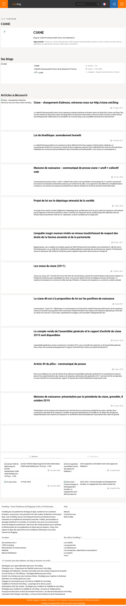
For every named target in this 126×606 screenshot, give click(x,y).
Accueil (3, 19)
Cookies (64, 600)
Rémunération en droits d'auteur (14, 548)
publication (37, 44)
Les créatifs (68, 543)
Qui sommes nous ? (9, 543)
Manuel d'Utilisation (9, 553)
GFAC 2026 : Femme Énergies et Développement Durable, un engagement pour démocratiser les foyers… (98, 483)
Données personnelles (75, 600)
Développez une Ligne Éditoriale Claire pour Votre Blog (22, 566)
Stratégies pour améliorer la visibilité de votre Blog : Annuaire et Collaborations (31, 589)
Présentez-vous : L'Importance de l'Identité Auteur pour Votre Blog (26, 568)
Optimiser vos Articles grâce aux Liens (16, 579)
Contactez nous (70, 514)
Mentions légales (33, 600)
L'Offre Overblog (8, 545)
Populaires (94, 456)
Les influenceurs (70, 548)
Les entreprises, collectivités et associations (80, 550)
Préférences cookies (92, 600)
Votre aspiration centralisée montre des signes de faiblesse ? (98, 465)
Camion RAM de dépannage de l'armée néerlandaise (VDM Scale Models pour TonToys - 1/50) (40, 465)
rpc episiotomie (47, 44)
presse (119, 42)
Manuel (66, 512)
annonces (48, 42)
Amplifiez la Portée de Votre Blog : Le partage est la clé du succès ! (27, 584)
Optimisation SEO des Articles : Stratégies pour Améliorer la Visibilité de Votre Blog (33, 586)
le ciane (100, 42)
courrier (55, 42)
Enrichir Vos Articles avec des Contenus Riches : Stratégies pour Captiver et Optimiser (34, 576)
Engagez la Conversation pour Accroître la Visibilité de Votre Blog (26, 581)
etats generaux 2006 (65, 42)
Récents (35, 456)
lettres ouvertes (91, 42)
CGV (58, 600)
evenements (73, 44)
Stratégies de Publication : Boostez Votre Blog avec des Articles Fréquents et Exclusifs (34, 571)
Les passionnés (70, 545)
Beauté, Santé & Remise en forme (107, 72)
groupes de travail (79, 42)
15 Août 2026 (26, 482)
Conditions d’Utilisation (48, 600)
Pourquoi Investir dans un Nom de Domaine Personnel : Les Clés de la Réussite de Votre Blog (36, 592)
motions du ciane (110, 42)
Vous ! (66, 555)
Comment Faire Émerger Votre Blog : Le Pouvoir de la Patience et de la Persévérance (33, 594)
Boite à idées (68, 517)
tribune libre (64, 44)
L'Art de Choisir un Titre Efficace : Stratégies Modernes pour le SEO (26, 573)
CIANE (36, 66)
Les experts (68, 553)
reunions (56, 44)
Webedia (5, 550)
